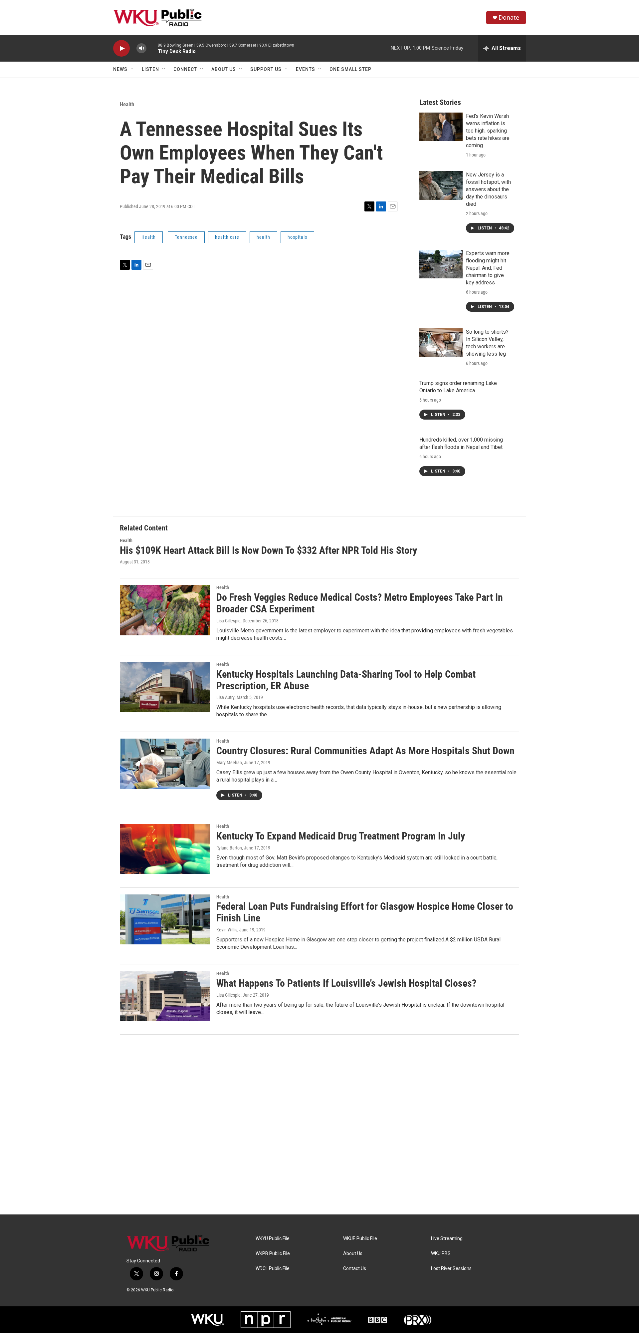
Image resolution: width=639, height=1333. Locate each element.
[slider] (152, 48)
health (263, 237)
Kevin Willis (226, 929)
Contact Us (354, 1268)
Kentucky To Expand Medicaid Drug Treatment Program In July (340, 836)
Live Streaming (447, 1238)
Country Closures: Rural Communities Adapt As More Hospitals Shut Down (365, 751)
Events (305, 69)
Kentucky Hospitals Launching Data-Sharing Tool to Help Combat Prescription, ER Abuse (346, 680)
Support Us (266, 69)
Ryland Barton (229, 847)
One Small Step (350, 69)
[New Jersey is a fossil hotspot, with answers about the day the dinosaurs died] (441, 185)
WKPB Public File (273, 1253)
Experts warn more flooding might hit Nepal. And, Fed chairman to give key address (488, 268)
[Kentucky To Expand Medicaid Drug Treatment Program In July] (165, 849)
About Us (223, 69)
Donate (509, 17)
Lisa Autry (225, 697)
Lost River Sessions (451, 1268)
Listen (150, 69)
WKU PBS (441, 1253)
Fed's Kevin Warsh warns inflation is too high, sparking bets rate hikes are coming (488, 131)
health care (227, 237)
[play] (121, 48)
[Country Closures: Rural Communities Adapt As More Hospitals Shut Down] (165, 764)
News (120, 69)
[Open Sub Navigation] (132, 69)
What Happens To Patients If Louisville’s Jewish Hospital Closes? (346, 983)
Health (127, 104)
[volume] (141, 48)
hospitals (297, 237)
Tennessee (186, 237)
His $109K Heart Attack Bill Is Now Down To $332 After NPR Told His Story (268, 550)
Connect (185, 69)
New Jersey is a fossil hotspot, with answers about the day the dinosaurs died (488, 189)
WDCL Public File (273, 1268)
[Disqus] (319, 1124)
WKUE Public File (360, 1238)
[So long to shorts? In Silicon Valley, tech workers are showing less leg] (441, 342)
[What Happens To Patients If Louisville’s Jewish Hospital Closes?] (165, 996)
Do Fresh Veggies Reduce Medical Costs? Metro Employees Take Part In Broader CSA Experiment (359, 603)
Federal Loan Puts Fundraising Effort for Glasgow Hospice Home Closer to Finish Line (364, 912)
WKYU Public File (273, 1238)
